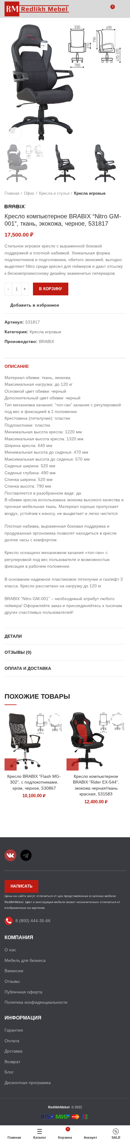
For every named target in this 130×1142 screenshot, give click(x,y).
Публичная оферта (23, 991)
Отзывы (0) (18, 652)
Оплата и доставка (28, 668)
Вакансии (14, 970)
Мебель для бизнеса (25, 960)
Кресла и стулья (54, 193)
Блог (9, 1072)
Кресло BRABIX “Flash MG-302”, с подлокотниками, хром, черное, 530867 (34, 782)
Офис (29, 193)
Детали (13, 636)
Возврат (12, 1061)
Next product (122, 193)
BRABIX (46, 341)
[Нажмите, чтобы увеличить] (15, 133)
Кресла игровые (90, 193)
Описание (17, 366)
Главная (12, 193)
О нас (10, 949)
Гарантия (14, 1030)
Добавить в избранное (34, 305)
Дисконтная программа (28, 1082)
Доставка (13, 1051)
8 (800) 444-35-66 (32, 920)
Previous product (110, 193)
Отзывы (12, 981)
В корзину (50, 289)
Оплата (12, 1040)
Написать (21, 886)
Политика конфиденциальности (36, 1002)
